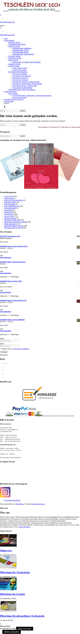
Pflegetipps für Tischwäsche (15, 572)
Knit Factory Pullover (20, 80)
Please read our (15, 349)
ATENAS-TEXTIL (14, 42)
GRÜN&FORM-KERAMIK (21, 48)
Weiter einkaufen (11, 632)
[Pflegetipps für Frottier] (8, 589)
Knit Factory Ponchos (20, 78)
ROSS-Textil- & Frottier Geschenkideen (26, 62)
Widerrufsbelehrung (10, 374)
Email (2, 344)
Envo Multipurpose (38, 504)
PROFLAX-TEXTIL (14, 58)
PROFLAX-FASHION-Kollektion (15, 222)
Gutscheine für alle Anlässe (22, 88)
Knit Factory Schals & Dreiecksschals (25, 82)
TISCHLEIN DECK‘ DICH (13, 228)
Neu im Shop (9, 216)
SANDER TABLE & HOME (13, 226)
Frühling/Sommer (10, 92)
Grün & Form (13, 93)
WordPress (20, 504)
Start (6, 38)
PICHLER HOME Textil (12, 220)
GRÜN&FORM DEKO (20, 52)
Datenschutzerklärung (11, 367)
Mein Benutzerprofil (7, 22)
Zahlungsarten (8, 377)
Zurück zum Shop (24, 628)
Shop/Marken (9, 40)
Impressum (7, 370)
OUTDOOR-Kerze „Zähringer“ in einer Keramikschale (31, 95)
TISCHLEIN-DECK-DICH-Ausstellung (21, 90)
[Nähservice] (8, 546)
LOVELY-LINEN (13, 66)
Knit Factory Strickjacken (21, 76)
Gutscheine (8, 210)
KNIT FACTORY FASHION (17, 72)
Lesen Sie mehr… (25, 527)
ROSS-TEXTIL (13, 60)
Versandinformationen (12, 500)
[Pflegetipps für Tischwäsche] (8, 568)
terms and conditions (21, 349)
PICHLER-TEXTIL (14, 56)
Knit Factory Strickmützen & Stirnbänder (27, 84)
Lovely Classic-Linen (19, 68)
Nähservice (6, 550)
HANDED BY (9, 212)
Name (2, 338)
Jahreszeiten (8, 214)
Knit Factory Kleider (19, 74)
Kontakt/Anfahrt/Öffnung (13, 99)
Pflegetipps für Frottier (12, 594)
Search (23, 136)
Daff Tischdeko (9, 204)
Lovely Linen (8, 198)
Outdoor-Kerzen (10, 218)
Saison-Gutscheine (19, 97)
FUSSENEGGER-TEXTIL (17, 44)
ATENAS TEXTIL (10, 202)
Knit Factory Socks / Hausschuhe (24, 86)
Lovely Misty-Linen (19, 70)
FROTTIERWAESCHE (12, 206)
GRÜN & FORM (14, 46)
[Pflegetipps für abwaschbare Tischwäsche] (8, 611)
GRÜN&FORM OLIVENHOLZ (23, 54)
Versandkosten (5, 257)
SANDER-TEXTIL (14, 64)
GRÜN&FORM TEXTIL (20, 50)
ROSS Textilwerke (10, 224)
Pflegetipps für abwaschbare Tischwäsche (22, 616)
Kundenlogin (8, 101)
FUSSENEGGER (10, 208)
